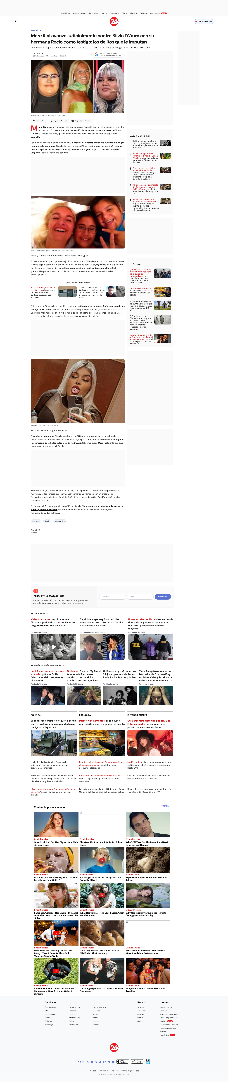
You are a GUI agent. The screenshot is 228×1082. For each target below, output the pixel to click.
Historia (95, 1014)
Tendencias (73, 1025)
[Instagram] (84, 1062)
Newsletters (167, 1035)
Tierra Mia (141, 1014)
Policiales (48, 1021)
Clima (47, 1011)
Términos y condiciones (169, 1014)
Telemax (140, 1018)
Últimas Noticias (51, 1007)
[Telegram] (108, 1062)
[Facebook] (79, 1062)
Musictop (140, 1021)
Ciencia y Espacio (99, 1007)
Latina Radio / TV (143, 1011)
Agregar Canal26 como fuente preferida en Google (110, 54)
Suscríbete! (163, 596)
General (72, 1014)
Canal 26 (39, 53)
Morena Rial (60, 521)
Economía (85, 715)
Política (36, 715)
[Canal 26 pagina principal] (114, 25)
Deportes (72, 1011)
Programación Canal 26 (169, 1025)
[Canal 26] (114, 1048)
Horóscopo (49, 1018)
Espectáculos (37, 30)
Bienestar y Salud (75, 1007)
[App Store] (122, 1061)
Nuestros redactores (168, 1028)
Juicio (47, 521)
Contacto (163, 1011)
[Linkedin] (96, 1062)
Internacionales (137, 715)
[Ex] (88, 1062)
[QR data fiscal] (148, 1063)
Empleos (163, 1031)
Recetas (96, 1021)
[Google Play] (137, 1061)
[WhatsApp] (104, 1062)
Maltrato (36, 521)
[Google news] (113, 1062)
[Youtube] (92, 1062)
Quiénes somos (166, 1007)
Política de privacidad (168, 1018)
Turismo (96, 1025)
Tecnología (49, 1025)
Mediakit (166, 1021)
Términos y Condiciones (108, 1071)
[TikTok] (100, 1062)
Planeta (95, 1018)
